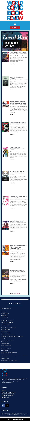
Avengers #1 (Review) (4, 317)
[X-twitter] (7, 405)
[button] (15, 24)
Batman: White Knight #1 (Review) (6, 345)
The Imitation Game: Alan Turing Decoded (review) (8, 327)
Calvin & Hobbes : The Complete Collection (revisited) (9, 360)
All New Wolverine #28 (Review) (6, 348)
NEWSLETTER (5, 397)
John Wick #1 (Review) (4, 350)
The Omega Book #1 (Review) (5, 324)
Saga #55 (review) (15, 147)
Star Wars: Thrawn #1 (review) (5, 329)
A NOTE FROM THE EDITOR (8, 392)
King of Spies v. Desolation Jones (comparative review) (18, 102)
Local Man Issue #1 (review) (18, 52)
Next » (18, 293)
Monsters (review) (4, 315)
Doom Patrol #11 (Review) (5, 358)
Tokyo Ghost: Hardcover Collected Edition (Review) (17, 270)
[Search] (28, 299)
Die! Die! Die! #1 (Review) (17, 221)
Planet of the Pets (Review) (5, 343)
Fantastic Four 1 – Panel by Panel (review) (7, 322)
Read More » (12, 64)
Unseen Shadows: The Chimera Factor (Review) (8, 334)
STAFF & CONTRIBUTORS (8, 394)
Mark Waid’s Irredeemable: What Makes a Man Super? (9, 352)
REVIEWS (4, 390)
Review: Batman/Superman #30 (6, 308)
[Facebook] (3, 405)
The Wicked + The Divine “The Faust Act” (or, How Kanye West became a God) (12, 336)
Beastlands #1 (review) (4, 341)
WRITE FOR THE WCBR (7, 395)
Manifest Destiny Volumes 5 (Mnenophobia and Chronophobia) (18, 247)
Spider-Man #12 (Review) (5, 313)
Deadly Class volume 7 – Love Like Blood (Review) (18, 197)
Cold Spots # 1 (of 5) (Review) (18, 172)
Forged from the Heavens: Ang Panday (6, 320)
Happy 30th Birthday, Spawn (18, 122)
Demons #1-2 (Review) (4, 331)
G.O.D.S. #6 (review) (4, 338)
